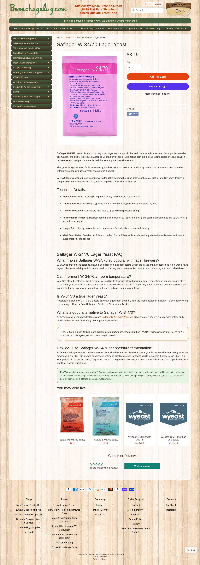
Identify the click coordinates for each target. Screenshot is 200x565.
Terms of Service (100, 510)
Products (69, 37)
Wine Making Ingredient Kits (32, 49)
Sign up (158, 4)
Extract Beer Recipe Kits (32, 39)
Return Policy (136, 510)
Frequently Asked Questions (32, 87)
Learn (32, 92)
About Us (100, 514)
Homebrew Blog (21, 101)
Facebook (171, 505)
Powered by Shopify (100, 559)
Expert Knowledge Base (24, 106)
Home (59, 37)
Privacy (136, 524)
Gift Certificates (20, 77)
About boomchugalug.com (32, 82)
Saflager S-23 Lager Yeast (115, 317)
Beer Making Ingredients (32, 63)
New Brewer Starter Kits (28, 505)
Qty (128, 62)
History (100, 505)
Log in (148, 4)
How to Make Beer (64, 505)
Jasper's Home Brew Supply (99, 554)
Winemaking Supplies (28, 527)
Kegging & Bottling (32, 68)
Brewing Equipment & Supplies (32, 73)
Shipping (135, 514)
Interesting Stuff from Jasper (32, 97)
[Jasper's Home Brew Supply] (38, 9)
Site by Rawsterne (100, 557)
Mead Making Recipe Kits (32, 53)
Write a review (142, 466)
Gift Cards (29, 532)
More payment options (158, 94)
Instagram (171, 510)
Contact (136, 505)
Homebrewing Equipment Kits (27, 58)
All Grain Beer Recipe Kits (32, 44)
